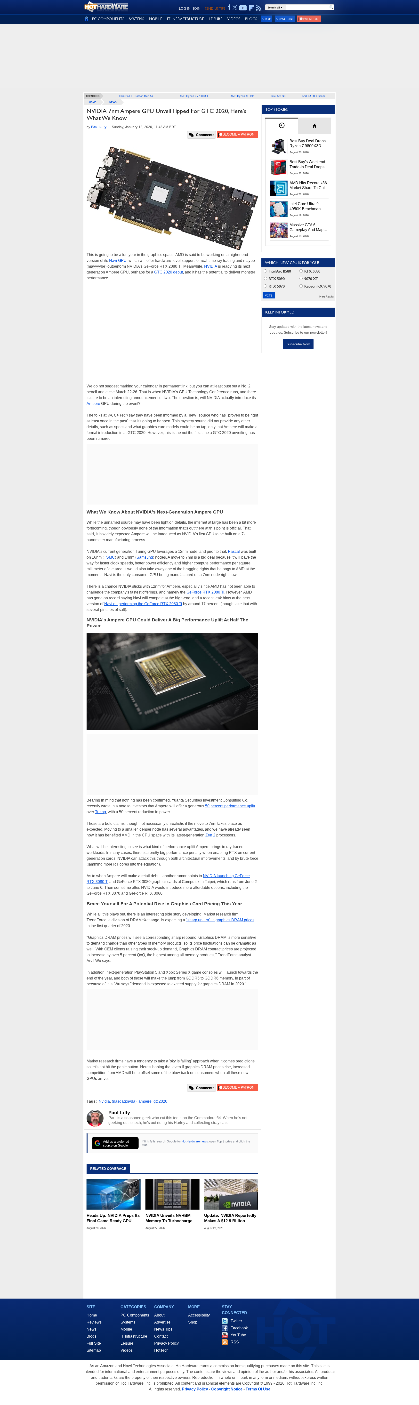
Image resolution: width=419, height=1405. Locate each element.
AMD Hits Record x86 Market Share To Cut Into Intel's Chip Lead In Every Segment (308, 186)
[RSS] (259, 8)
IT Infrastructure (134, 1336)
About (159, 1315)
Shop (266, 19)
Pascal (234, 551)
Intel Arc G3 (278, 96)
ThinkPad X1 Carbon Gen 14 (136, 96)
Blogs (92, 1336)
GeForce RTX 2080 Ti (205, 592)
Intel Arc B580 (279, 271)
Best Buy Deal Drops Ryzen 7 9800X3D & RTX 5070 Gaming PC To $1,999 (309, 144)
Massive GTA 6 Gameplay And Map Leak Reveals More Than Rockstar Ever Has (307, 228)
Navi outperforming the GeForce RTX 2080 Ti (143, 604)
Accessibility (199, 1315)
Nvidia (104, 1101)
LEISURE (215, 18)
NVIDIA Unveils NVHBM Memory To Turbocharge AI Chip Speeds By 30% (171, 1218)
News (113, 102)
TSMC (109, 557)
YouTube (238, 1335)
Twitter (236, 1321)
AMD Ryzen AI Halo (242, 96)
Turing (100, 812)
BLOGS (251, 18)
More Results (326, 296)
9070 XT (310, 278)
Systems (128, 1322)
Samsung (145, 557)
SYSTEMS (136, 18)
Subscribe (285, 19)
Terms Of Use (258, 1389)
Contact (161, 1336)
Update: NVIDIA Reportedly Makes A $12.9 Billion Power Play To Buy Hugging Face (231, 1218)
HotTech (161, 1350)
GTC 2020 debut (168, 272)
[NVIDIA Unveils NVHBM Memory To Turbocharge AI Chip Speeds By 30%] (172, 1194)
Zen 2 (210, 835)
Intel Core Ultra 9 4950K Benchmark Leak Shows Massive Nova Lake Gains (308, 206)
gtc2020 (160, 1101)
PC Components (135, 1315)
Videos (127, 1350)
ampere (145, 1101)
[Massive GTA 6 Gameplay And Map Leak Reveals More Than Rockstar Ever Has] (279, 230)
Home (92, 1315)
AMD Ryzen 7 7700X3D (194, 96)
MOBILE (155, 18)
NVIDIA (210, 266)
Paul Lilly (119, 1112)
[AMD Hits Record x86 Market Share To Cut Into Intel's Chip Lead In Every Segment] (279, 188)
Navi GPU (118, 260)
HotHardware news (195, 1141)
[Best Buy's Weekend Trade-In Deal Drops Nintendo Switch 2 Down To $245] (279, 167)
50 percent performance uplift (230, 806)
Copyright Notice (226, 1389)
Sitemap (94, 1350)
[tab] (281, 126)
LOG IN (185, 8)
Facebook (239, 1328)
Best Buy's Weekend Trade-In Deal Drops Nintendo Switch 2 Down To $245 (307, 164)
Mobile (126, 1329)
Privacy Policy (166, 1343)
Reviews (94, 1322)
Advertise (162, 1322)
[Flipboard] (251, 8)
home (92, 102)
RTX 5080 (311, 271)
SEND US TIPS (215, 8)
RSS (235, 1342)
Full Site (94, 1343)
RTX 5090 (276, 278)
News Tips (163, 1329)
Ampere (93, 403)
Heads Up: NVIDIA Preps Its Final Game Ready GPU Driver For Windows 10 (113, 1218)
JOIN (197, 8)
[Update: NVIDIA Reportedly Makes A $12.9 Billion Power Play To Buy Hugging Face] (231, 1194)
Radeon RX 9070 (317, 286)
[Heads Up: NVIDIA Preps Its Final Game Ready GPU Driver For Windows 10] (114, 1194)
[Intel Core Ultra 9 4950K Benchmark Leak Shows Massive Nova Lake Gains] (279, 209)
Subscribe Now (298, 344)
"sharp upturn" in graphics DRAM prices (220, 920)
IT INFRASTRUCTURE (185, 18)
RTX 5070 (276, 286)
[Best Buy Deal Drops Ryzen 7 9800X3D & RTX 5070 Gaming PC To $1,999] (279, 146)
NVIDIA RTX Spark (313, 96)
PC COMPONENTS (108, 18)
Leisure (127, 1343)
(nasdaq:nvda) (124, 1101)
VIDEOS (233, 18)
